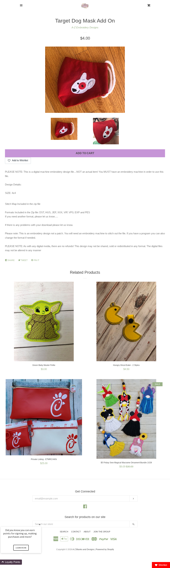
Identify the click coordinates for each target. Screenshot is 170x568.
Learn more (21, 547)
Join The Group (101, 532)
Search (64, 532)
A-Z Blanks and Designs (83, 549)
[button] (25, 562)
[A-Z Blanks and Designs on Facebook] (85, 507)
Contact (76, 532)
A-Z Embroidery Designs (85, 27)
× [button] (39, 524)
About (87, 532)
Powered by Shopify (105, 549)
